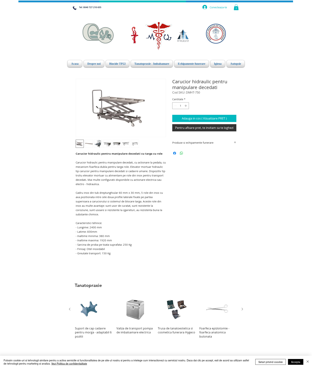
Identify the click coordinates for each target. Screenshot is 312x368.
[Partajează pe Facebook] (174, 153)
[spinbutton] (180, 106)
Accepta (295, 362)
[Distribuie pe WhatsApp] (181, 153)
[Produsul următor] (242, 309)
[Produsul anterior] (70, 309)
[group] (156, 317)
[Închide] (308, 362)
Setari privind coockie (270, 362)
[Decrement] (175, 106)
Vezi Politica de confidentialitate (69, 363)
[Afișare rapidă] (94, 309)
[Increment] (186, 106)
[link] (236, 7)
